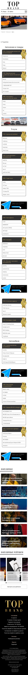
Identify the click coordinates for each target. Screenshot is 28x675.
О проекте (14, 617)
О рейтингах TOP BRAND (14, 624)
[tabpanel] (14, 569)
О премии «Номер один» (14, 620)
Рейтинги (8, 32)
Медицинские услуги (12, 577)
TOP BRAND (14, 615)
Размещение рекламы (14, 638)
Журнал (14, 642)
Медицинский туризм (12, 579)
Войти (11, 11)
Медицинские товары (12, 576)
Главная (3, 31)
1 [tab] (6, 582)
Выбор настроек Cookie (14, 662)
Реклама (14, 636)
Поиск (4, 11)
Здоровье (10, 573)
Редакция (14, 644)
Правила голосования (14, 622)
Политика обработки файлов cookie (14, 633)
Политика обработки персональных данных (14, 628)
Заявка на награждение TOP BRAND (14, 626)
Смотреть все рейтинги (14, 586)
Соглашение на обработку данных (14, 630)
